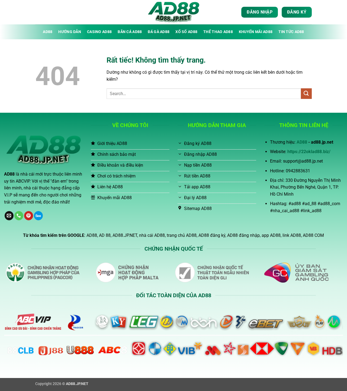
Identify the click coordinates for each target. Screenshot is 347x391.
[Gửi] (306, 93)
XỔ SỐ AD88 (186, 32)
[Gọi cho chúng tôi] (18, 215)
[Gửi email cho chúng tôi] (9, 215)
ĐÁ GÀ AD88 (158, 32)
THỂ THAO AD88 (218, 32)
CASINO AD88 (99, 32)
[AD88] (173, 12)
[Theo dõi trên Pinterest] (28, 215)
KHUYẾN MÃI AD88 (255, 32)
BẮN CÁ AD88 (130, 32)
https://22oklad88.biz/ (308, 151)
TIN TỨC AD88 (291, 32)
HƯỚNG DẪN (69, 32)
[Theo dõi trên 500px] (38, 215)
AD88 (47, 32)
